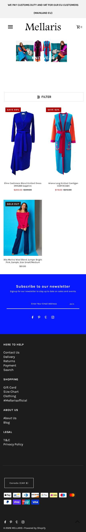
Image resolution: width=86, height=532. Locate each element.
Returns (9, 361)
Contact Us (11, 352)
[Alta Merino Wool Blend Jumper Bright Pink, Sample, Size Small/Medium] (22, 228)
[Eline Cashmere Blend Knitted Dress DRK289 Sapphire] (22, 142)
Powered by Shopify (35, 528)
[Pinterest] (39, 318)
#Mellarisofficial (15, 400)
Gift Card (9, 387)
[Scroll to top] (77, 521)
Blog (6, 422)
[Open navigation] (11, 27)
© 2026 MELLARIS (13, 528)
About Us (9, 418)
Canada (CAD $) (19, 483)
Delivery (9, 357)
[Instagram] (52, 318)
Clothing (9, 396)
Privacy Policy (13, 444)
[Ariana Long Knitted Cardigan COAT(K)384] (63, 142)
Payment (9, 365)
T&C (6, 440)
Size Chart (11, 391)
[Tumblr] (46, 318)
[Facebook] (32, 318)
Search (8, 370)
